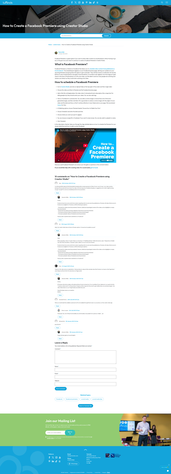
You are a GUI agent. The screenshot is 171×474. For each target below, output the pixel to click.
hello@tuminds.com (72, 456)
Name (57, 366)
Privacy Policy (89, 472)
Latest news (56, 44)
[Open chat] (168, 471)
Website (57, 380)
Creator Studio (65, 87)
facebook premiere (72, 399)
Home (50, 44)
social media (85, 399)
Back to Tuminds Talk (85, 406)
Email (57, 373)
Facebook (59, 399)
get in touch (94, 167)
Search (106, 36)
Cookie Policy (97, 472)
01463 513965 (70, 460)
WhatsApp (74, 463)
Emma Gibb (61, 52)
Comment (58, 349)
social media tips (97, 399)
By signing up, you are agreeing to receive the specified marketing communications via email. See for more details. (69, 437)
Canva (59, 105)
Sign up (70, 432)
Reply (57, 193)
